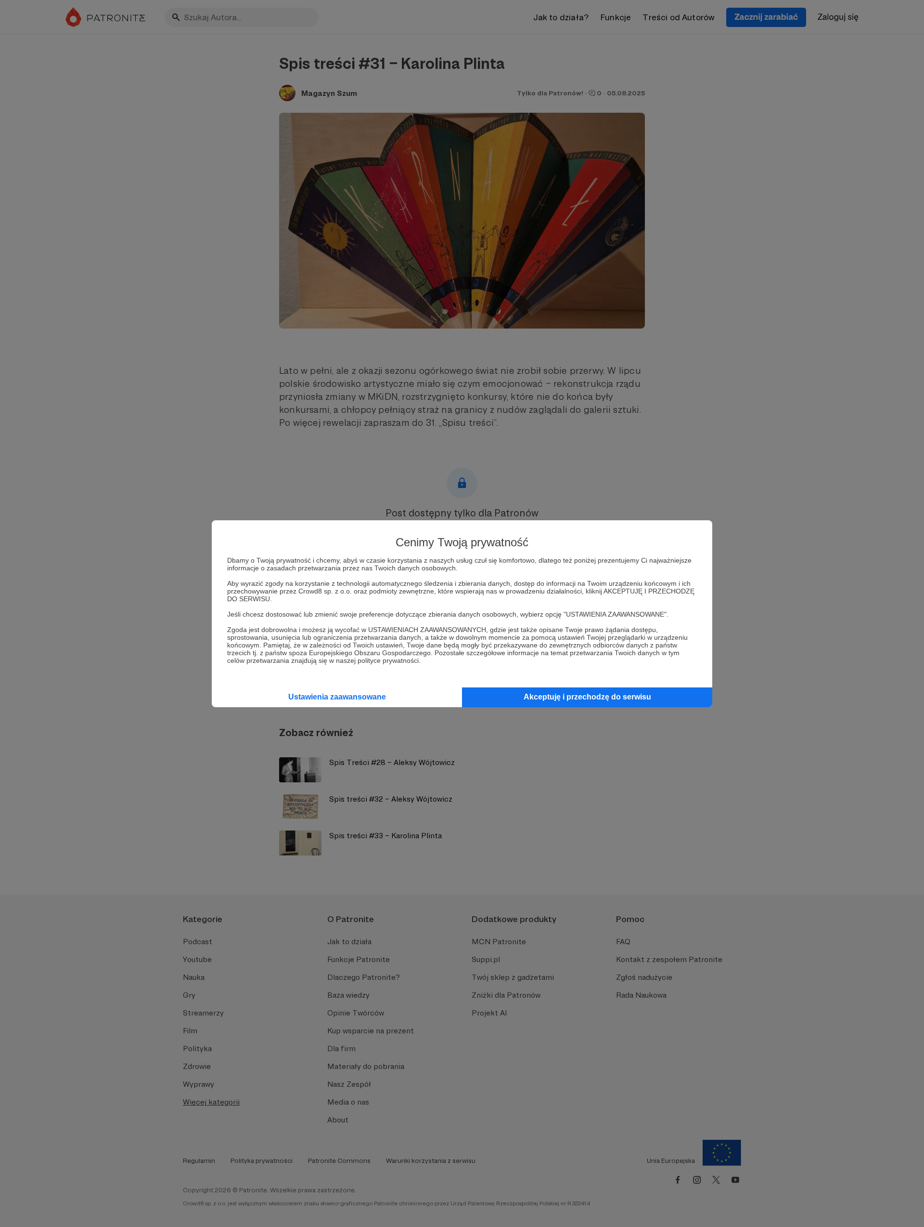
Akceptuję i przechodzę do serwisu (587, 697)
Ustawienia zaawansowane (337, 697)
